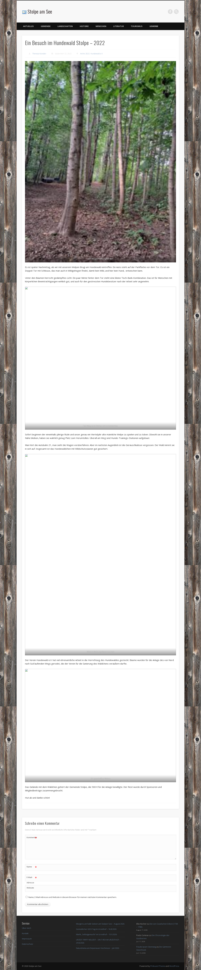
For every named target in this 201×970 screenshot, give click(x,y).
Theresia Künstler (39, 53)
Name (32, 867)
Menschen (101, 26)
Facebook (170, 11)
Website (30, 887)
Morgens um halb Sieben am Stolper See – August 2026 (100, 923)
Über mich (26, 928)
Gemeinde (45, 26)
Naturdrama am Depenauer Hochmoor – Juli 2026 (97, 948)
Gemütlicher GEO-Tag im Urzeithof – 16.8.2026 (96, 929)
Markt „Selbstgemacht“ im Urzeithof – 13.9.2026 (96, 934)
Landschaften (65, 26)
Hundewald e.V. (96, 53)
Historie (84, 26)
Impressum (27, 938)
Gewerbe (153, 26)
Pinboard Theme (157, 966)
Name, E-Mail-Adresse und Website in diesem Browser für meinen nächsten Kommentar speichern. (72, 897)
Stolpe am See (40, 11)
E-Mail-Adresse (32, 880)
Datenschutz (27, 944)
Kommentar (32, 838)
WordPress (174, 966)
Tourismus (136, 26)
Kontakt (25, 933)
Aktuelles (28, 26)
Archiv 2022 (85, 53)
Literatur (118, 26)
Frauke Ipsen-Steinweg (146, 946)
